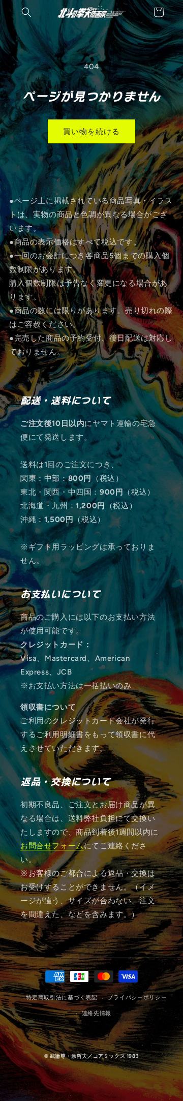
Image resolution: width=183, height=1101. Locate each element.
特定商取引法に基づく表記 (61, 997)
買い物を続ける (91, 131)
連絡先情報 (97, 1013)
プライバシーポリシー (137, 997)
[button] (26, 12)
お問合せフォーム (52, 845)
